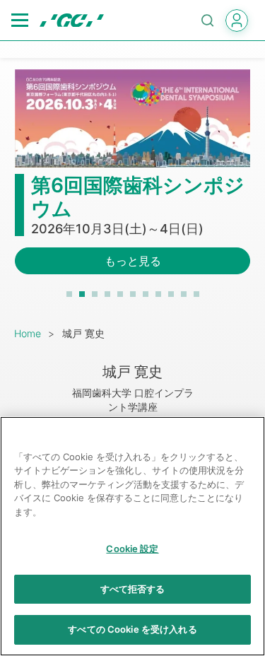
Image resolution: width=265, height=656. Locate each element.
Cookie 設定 (132, 548)
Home (27, 333)
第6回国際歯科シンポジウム (138, 197)
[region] (132, 536)
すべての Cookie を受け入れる (132, 629)
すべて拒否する (132, 588)
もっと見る (133, 261)
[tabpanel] (132, 180)
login (236, 20)
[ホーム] (72, 20)
